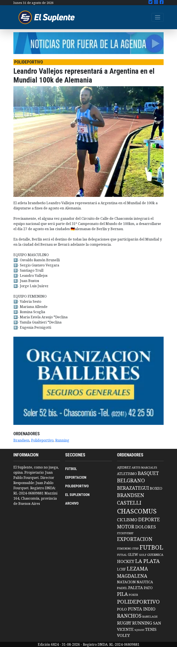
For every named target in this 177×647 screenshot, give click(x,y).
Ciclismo (127, 520)
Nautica (145, 581)
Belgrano (131, 480)
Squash (139, 629)
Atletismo (127, 473)
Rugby (124, 623)
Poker (133, 595)
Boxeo (156, 488)
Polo (122, 609)
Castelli (129, 502)
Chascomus (136, 511)
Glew (133, 554)
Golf (142, 555)
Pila (122, 594)
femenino (124, 548)
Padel (122, 588)
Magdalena (132, 576)
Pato (148, 587)
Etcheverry (125, 533)
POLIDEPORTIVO (77, 486)
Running (62, 440)
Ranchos (129, 615)
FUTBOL (71, 469)
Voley (123, 635)
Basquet (148, 473)
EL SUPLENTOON (77, 495)
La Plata (147, 560)
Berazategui (133, 488)
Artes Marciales (144, 467)
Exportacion (134, 539)
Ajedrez (124, 467)
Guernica (155, 554)
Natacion (126, 581)
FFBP (135, 548)
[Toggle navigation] (158, 17)
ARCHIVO (72, 503)
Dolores (145, 527)
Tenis (150, 629)
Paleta (135, 587)
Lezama (137, 568)
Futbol (151, 547)
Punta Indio (141, 609)
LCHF (121, 569)
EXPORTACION (75, 477)
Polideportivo (42, 440)
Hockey (125, 561)
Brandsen (21, 440)
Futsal (122, 554)
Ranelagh (150, 616)
